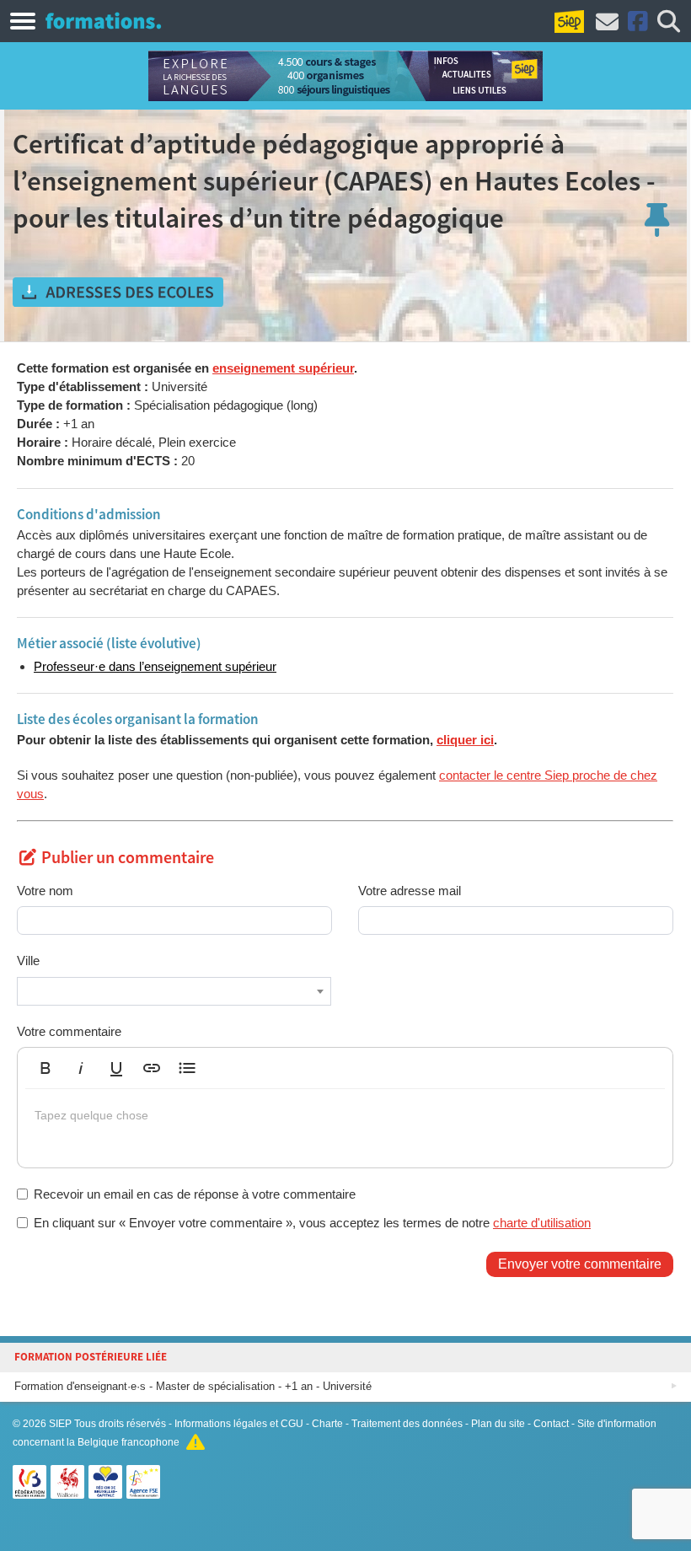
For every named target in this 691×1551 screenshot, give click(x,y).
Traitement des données (407, 1424)
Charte (327, 1424)
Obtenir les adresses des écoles (118, 292)
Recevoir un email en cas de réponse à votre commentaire (195, 1194)
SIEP (60, 1424)
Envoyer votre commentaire (580, 1264)
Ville (28, 960)
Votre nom (45, 890)
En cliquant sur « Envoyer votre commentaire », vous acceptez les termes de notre (312, 1223)
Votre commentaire (69, 1031)
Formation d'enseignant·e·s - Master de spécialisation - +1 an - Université (193, 1386)
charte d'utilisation (542, 1223)
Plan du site (498, 1424)
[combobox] (174, 991)
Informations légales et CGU (238, 1424)
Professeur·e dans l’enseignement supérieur (155, 666)
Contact (551, 1424)
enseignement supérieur (283, 368)
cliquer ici (465, 740)
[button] (45, 1068)
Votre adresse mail (409, 890)
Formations (103, 20)
